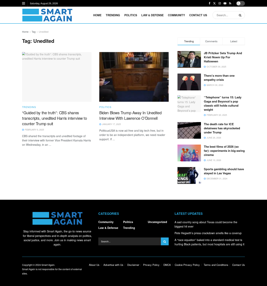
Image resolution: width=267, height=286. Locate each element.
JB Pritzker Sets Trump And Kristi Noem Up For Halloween (223, 57)
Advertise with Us (113, 265)
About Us (94, 265)
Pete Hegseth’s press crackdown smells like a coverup (208, 233)
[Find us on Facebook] (209, 3)
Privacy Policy (151, 265)
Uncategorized (157, 222)
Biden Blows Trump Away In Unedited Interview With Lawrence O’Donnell (130, 115)
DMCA (167, 265)
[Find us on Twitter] (214, 3)
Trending (113, 15)
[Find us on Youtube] (225, 3)
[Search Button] (241, 15)
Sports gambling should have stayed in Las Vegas (224, 171)
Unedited (43, 31)
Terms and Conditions (216, 265)
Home (97, 15)
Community (176, 15)
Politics (130, 15)
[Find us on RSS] (230, 3)
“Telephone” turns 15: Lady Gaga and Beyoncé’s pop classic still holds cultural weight (222, 103)
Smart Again (48, 264)
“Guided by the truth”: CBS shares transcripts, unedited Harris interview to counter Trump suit (54, 118)
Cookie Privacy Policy (187, 265)
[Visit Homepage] (47, 15)
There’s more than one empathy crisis (219, 77)
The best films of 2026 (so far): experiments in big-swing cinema (224, 150)
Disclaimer (133, 265)
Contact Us (198, 15)
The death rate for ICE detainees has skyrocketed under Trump (222, 128)
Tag (34, 31)
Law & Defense (152, 15)
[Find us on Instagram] (220, 3)
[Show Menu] (23, 3)
